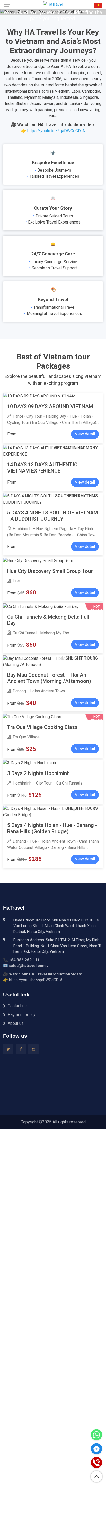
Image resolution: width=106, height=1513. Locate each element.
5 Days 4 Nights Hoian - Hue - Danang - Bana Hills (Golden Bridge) (52, 828)
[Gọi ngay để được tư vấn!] (96, 1462)
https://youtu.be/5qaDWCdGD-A (56, 130)
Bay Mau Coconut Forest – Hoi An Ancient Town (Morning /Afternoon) (49, 678)
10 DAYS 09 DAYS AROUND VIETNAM (50, 406)
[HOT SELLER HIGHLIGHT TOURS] (32, 716)
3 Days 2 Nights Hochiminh (38, 773)
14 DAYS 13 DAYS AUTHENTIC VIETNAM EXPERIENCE (42, 467)
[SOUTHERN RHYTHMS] (29, 762)
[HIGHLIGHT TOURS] (38, 560)
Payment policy (22, 1014)
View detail (85, 434)
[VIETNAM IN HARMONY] (39, 395)
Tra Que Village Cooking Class (42, 727)
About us (16, 1023)
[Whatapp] (96, 1434)
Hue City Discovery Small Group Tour (50, 571)
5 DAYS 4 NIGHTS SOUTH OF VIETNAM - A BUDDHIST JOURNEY (52, 516)
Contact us (17, 1005)
